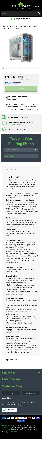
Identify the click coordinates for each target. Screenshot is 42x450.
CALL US (12, 393)
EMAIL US (32, 393)
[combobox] (19, 13)
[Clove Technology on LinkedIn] (10, 399)
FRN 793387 (15, 432)
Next (40, 19)
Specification (12, 359)
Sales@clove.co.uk (15, 124)
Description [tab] (11, 169)
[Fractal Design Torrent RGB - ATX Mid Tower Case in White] (21, 48)
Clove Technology (9, 426)
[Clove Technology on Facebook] (13, 399)
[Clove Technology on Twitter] (3, 399)
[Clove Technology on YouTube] (5, 399)
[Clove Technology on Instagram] (8, 399)
